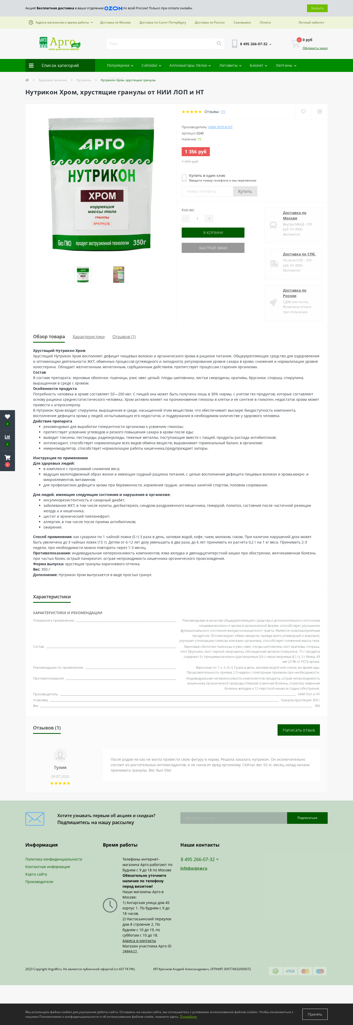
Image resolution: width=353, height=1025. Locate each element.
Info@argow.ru (193, 868)
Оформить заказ (315, 48)
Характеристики (89, 337)
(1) (223, 111)
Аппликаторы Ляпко (188, 65)
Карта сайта (36, 874)
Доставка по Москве (115, 22)
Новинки (115, 78)
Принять (315, 1014)
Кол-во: (188, 209)
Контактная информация (47, 866)
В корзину (198, 232)
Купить (245, 191)
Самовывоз (242, 22)
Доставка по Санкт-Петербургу (163, 22)
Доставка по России (210, 22)
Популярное (118, 65)
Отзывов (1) (124, 337)
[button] (60, 22)
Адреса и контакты (139, 940)
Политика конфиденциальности (53, 859)
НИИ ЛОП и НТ (220, 127)
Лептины (284, 65)
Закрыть (317, 8)
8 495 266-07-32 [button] (198, 859)
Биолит (256, 65)
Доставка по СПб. (299, 254)
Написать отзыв (299, 730)
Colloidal (149, 65)
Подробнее (188, 1016)
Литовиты (228, 65)
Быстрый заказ (198, 247)
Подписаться (307, 818)
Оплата (265, 22)
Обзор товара (49, 336)
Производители (39, 881)
